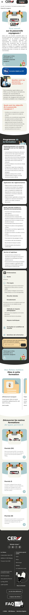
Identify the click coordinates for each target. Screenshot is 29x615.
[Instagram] (9, 547)
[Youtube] (12, 547)
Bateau (18, 565)
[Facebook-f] (16, 547)
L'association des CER (6, 555)
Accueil (2, 6)
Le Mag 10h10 (4, 581)
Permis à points (5, 575)
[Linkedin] (19, 547)
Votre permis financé (6, 578)
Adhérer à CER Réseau (7, 558)
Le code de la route (21, 568)
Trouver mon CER (5, 561)
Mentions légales (21, 611)
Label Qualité (4, 584)
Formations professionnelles (18, 6)
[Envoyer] (23, 345)
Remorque (19, 562)
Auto (17, 556)
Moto (17, 559)
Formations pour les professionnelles (6, 572)
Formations (8, 6)
